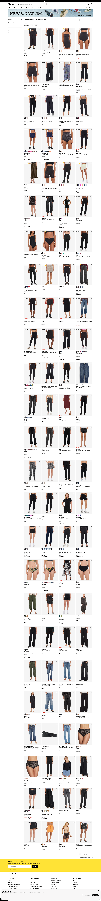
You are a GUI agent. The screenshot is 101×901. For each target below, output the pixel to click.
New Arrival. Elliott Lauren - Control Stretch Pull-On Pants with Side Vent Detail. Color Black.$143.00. (67, 110)
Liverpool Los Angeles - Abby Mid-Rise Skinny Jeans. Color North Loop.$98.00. (67, 803)
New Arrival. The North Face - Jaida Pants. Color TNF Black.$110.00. (67, 177)
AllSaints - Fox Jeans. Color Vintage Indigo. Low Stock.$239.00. (49, 706)
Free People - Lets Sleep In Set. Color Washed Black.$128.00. (84, 609)
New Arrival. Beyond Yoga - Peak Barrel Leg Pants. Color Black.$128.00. (32, 110)
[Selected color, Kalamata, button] (25, 616)
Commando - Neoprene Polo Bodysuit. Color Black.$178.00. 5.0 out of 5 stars (67, 508)
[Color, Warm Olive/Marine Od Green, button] (33, 385)
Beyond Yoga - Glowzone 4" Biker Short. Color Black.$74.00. (84, 508)
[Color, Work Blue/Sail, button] (79, 253)
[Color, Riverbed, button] (27, 118)
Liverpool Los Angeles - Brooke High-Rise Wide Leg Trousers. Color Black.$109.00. (84, 706)
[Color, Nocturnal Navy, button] (79, 483)
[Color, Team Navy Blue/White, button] (27, 287)
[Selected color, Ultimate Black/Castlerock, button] (77, 218)
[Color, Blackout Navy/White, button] (82, 352)
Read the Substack (56, 1)
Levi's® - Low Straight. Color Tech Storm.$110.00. (32, 409)
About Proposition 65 (34, 888)
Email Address (13, 866)
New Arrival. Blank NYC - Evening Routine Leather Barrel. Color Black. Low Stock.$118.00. (49, 211)
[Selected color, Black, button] (59, 51)
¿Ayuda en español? (34, 884)
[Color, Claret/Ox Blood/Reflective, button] (29, 151)
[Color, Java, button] (79, 287)
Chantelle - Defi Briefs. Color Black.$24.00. (84, 575)
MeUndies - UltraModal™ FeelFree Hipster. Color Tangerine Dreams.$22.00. (32, 575)
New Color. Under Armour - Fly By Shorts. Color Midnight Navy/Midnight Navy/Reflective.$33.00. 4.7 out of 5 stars (32, 144)
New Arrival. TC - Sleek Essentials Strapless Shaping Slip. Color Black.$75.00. (67, 43)
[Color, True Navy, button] (61, 549)
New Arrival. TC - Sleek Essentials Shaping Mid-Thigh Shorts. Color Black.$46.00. (32, 77)
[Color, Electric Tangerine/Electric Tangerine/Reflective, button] (50, 151)
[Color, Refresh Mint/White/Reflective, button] (27, 151)
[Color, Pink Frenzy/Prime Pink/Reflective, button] (31, 151)
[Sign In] (88, 4)
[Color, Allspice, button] (27, 714)
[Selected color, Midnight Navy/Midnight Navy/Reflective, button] (25, 151)
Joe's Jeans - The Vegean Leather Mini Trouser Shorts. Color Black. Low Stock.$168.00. (84, 442)
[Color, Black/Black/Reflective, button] (48, 151)
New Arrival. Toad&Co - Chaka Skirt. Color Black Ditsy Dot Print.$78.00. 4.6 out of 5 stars (32, 211)
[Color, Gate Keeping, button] (61, 352)
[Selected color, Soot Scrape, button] (25, 449)
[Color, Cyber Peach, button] (82, 185)
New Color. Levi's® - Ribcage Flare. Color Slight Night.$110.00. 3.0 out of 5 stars (67, 344)
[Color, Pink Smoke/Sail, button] (80, 253)
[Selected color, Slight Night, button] (59, 352)
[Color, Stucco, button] (61, 844)
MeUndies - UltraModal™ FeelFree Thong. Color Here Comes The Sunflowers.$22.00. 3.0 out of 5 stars (49, 575)
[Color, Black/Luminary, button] (27, 811)
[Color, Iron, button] (46, 118)
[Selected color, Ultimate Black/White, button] (25, 385)
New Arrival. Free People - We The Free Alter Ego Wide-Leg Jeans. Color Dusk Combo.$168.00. (67, 77)
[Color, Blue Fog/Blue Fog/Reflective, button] (35, 151)
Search (49, 4)
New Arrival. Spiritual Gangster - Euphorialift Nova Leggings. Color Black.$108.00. (32, 344)
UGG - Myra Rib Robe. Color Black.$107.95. (32, 706)
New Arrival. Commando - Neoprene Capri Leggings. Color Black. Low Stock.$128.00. (32, 312)
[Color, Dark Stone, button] (44, 118)
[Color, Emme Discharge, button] (46, 549)
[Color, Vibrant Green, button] (63, 253)
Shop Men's (88, 15)
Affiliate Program (55, 882)
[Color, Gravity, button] (46, 582)
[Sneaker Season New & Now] (50, 13)
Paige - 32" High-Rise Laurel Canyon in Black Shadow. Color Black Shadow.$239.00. (67, 475)
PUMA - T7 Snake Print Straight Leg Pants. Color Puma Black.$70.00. (32, 475)
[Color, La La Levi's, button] (52, 549)
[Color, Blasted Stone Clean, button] (29, 417)
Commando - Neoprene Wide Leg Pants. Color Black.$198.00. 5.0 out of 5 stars (32, 642)
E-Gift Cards (54, 888)
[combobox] (31, 4)
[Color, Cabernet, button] (79, 118)
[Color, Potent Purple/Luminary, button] (29, 811)
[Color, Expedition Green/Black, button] (79, 352)
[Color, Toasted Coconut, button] (27, 616)
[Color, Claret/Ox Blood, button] (80, 352)
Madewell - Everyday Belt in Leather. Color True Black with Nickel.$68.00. (49, 738)
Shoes (74, 888)
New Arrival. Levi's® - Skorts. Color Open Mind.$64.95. (49, 312)
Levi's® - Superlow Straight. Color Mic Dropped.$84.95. (49, 442)
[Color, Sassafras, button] (29, 449)
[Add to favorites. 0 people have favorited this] (40, 29)
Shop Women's (81, 15)
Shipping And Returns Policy (36, 886)
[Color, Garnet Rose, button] (61, 779)
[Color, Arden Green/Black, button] (59, 616)
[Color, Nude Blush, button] (44, 253)
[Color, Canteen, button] (31, 449)
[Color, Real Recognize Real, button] (27, 417)
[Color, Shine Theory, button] (44, 549)
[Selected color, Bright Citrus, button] (42, 844)
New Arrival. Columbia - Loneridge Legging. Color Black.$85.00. (49, 43)
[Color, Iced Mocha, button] (44, 844)
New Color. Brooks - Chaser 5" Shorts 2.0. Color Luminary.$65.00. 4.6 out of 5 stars (84, 177)
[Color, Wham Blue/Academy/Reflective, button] (46, 151)
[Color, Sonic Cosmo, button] (84, 185)
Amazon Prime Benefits (13, 886)
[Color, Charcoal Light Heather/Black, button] (27, 549)
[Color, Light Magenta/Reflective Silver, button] (61, 218)
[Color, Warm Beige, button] (61, 51)
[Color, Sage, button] (50, 582)
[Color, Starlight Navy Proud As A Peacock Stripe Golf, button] (63, 549)
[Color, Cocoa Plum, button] (33, 515)
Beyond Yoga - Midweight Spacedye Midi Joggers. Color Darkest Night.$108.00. (84, 475)
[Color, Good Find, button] (35, 449)
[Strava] (15, 873)
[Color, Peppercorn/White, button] (79, 218)
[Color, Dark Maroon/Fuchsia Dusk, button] (84, 352)
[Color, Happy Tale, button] (31, 417)
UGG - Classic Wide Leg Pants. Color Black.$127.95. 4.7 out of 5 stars (49, 803)
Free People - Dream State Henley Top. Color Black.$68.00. (67, 771)
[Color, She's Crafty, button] (48, 549)
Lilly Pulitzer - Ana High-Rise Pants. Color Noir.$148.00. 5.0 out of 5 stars (84, 541)
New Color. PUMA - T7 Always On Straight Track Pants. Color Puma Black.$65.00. (67, 246)
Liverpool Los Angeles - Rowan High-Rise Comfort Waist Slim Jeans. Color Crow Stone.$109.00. (49, 771)
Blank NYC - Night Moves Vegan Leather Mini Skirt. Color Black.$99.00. (84, 836)
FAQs (31, 880)
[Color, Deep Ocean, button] (29, 515)
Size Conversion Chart (56, 880)
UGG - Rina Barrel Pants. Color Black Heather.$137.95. (67, 706)
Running (74, 886)
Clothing (75, 882)
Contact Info (32, 882)
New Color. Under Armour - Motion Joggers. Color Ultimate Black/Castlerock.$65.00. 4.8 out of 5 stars (84, 344)
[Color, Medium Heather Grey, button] (63, 779)
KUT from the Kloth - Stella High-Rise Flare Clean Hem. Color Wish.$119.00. (67, 674)
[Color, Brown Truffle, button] (61, 385)
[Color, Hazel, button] (61, 515)
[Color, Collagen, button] (79, 417)
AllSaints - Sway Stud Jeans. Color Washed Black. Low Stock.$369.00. (84, 674)
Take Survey (53, 886)
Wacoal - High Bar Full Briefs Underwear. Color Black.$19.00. (32, 771)
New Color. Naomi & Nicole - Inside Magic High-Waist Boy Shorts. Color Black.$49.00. (49, 177)
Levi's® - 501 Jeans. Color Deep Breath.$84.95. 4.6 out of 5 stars (49, 541)
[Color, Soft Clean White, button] (27, 449)
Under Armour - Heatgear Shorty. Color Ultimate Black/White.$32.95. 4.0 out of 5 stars (32, 541)
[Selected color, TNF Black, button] (59, 185)
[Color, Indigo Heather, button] (61, 714)
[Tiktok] (12, 873)
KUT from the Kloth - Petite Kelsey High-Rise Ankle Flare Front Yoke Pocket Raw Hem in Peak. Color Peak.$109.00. (32, 738)
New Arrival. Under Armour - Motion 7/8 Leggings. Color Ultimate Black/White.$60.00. (32, 377)
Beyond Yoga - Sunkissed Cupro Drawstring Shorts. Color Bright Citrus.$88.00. (49, 836)
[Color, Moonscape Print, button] (29, 218)
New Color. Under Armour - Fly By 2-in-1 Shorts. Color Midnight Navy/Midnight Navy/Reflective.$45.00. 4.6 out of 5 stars (49, 144)
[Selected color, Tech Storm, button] (25, 417)
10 (89, 854)
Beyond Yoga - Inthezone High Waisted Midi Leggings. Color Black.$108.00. (32, 508)
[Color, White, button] (80, 746)
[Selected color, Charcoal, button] (77, 287)
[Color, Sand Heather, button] (44, 811)
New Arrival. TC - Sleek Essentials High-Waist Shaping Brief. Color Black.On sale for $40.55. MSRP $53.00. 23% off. (84, 43)
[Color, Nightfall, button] (79, 185)
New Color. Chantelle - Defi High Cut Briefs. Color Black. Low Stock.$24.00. (49, 246)
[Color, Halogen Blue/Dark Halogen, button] (86, 185)
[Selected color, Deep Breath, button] (42, 549)
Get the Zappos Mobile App (14, 884)
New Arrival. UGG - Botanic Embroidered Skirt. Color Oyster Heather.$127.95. (49, 279)
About (9, 880)
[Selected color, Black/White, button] (25, 287)
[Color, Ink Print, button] (27, 218)
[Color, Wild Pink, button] (61, 253)
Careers (10, 882)
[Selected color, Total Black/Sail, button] (77, 253)
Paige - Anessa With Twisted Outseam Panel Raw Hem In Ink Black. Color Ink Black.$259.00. (49, 377)
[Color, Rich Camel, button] (79, 714)
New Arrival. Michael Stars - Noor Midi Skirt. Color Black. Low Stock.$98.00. (67, 312)
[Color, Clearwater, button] (61, 417)
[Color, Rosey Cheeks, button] (48, 582)
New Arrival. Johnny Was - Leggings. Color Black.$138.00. (67, 279)
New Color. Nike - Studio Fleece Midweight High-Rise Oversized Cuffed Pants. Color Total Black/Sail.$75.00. (84, 246)
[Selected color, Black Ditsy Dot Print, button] (25, 218)
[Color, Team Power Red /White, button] (29, 287)
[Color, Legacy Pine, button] (27, 515)
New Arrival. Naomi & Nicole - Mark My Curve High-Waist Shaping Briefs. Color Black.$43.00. (67, 144)
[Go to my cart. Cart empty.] (91, 4)
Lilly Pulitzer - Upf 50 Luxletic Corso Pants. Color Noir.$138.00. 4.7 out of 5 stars (67, 541)
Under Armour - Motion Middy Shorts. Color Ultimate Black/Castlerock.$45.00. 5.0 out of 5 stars (67, 609)
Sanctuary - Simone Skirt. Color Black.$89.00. (49, 609)
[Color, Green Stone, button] (46, 811)
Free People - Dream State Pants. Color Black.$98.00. (84, 771)
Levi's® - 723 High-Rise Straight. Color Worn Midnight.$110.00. (84, 803)
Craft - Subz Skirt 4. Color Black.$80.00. (32, 836)
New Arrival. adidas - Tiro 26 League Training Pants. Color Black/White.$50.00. (32, 279)
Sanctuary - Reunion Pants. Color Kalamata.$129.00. (32, 674)
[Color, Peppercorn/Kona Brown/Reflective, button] (33, 151)
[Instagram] (9, 873)
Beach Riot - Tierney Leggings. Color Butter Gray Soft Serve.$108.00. (49, 409)
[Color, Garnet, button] (63, 185)
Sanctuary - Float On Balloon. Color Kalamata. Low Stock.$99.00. (32, 609)
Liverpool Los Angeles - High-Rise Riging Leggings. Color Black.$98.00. (67, 377)
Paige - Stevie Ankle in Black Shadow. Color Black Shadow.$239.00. (67, 442)
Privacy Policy (41, 892)
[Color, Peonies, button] (27, 582)
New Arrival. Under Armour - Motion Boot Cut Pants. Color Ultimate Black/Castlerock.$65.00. (84, 211)
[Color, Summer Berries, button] (25, 582)
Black (35, 25)
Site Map (53, 884)
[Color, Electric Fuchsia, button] (31, 515)
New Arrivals (75, 884)
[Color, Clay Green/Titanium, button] (86, 352)
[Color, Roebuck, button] (79, 746)
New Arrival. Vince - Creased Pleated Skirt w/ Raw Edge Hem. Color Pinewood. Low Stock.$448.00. (32, 177)
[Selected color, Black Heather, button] (59, 714)
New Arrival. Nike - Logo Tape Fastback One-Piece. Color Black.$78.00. (32, 246)
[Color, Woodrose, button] (33, 449)
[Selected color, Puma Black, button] (59, 253)
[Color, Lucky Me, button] (42, 582)
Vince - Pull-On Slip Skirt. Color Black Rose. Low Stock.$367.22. (67, 409)
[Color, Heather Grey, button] (79, 779)
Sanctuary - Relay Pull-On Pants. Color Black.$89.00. (84, 642)
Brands (74, 880)
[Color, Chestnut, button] (48, 811)
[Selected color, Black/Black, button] (25, 811)
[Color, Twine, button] (79, 151)
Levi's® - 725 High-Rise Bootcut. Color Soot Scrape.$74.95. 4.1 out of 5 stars (32, 442)
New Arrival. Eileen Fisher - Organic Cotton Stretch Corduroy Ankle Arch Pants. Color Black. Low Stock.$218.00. (84, 144)
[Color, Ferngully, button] (65, 779)
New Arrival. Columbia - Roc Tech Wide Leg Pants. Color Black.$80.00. (49, 110)
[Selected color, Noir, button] (59, 549)
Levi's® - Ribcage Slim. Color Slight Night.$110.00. (49, 508)
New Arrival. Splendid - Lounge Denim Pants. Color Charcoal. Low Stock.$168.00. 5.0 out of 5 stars (84, 279)
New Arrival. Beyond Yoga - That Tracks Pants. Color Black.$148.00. (84, 110)
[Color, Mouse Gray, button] (27, 483)
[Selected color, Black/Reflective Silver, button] (59, 218)
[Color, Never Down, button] (50, 549)
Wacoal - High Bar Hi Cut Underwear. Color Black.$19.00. (84, 738)
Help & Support (89, 7)
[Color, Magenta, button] (80, 185)
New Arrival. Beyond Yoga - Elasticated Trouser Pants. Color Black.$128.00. (49, 77)
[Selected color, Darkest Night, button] (77, 483)
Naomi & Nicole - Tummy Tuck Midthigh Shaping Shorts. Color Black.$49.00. (67, 836)
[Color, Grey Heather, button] (29, 714)
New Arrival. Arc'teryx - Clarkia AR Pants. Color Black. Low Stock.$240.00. (32, 43)
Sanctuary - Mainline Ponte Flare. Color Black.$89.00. (49, 642)
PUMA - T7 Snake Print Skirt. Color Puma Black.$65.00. (49, 475)
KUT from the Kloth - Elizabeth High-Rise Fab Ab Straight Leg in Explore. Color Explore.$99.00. (84, 377)
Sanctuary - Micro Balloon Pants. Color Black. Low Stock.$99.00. (67, 642)
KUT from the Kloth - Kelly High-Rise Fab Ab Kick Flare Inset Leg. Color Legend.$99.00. (67, 738)
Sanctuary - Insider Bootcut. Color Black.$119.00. (84, 409)
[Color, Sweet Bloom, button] (52, 582)
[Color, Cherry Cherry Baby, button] (44, 582)
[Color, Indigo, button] (82, 287)
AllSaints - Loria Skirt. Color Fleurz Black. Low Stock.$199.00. (67, 575)
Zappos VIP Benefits (12, 888)
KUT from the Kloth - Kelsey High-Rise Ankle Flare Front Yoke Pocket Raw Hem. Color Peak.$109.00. (49, 674)
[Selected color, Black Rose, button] (59, 417)
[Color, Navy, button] (79, 84)
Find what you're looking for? (85, 857)
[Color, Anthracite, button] (61, 118)
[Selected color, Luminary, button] (77, 185)
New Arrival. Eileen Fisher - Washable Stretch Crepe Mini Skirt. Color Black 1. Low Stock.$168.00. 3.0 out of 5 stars (49, 344)
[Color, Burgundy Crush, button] (61, 185)
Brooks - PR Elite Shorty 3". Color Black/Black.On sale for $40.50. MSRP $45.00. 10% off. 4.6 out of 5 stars (32, 803)
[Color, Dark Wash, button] (80, 287)
